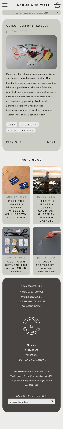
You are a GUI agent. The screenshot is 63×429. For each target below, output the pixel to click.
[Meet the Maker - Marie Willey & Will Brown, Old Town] (16, 180)
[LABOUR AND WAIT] (32, 5)
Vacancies (31, 354)
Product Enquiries (31, 291)
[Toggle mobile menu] (6, 5)
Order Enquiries (31, 296)
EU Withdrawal (31, 306)
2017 (11, 124)
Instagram (31, 350)
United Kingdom (19, 401)
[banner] (31, 5)
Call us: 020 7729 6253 (31, 301)
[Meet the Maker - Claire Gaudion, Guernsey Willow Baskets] (46, 180)
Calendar (29, 124)
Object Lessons (20, 130)
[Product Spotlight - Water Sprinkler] (46, 241)
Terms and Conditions (31, 359)
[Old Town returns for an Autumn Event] (16, 241)
